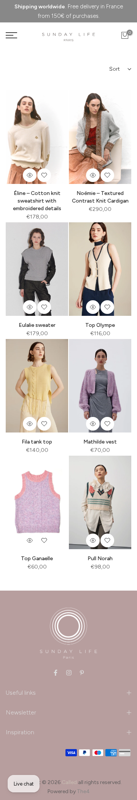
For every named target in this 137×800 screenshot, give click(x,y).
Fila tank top (37, 442)
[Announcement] (68, 11)
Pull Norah (100, 558)
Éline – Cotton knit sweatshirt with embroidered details (37, 201)
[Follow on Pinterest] (81, 672)
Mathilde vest (100, 442)
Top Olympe (100, 325)
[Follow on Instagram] (69, 672)
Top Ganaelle (37, 558)
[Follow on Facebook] (56, 672)
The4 (83, 791)
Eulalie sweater (37, 325)
